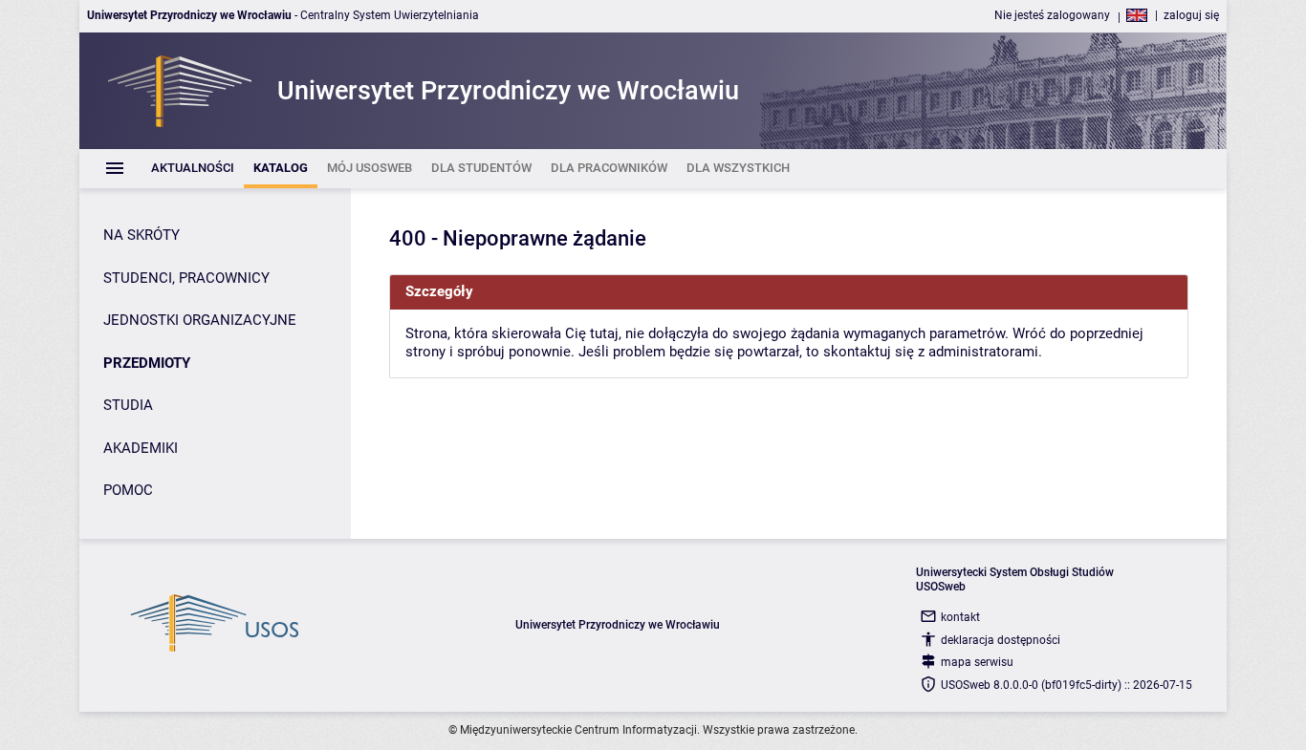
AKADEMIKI (140, 448)
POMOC (128, 490)
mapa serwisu (977, 662)
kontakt (960, 617)
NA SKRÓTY (141, 235)
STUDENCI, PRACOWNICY (186, 278)
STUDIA (128, 405)
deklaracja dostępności (1000, 640)
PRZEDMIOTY (146, 363)
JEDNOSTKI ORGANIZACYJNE (199, 320)
